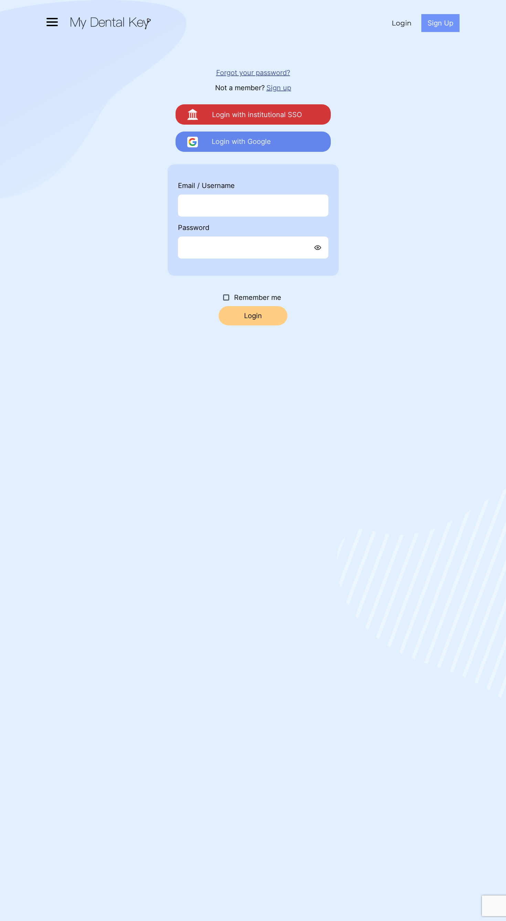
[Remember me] (226, 297)
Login (402, 23)
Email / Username (222, 185)
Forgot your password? (253, 73)
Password (209, 227)
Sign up (278, 88)
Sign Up (440, 23)
